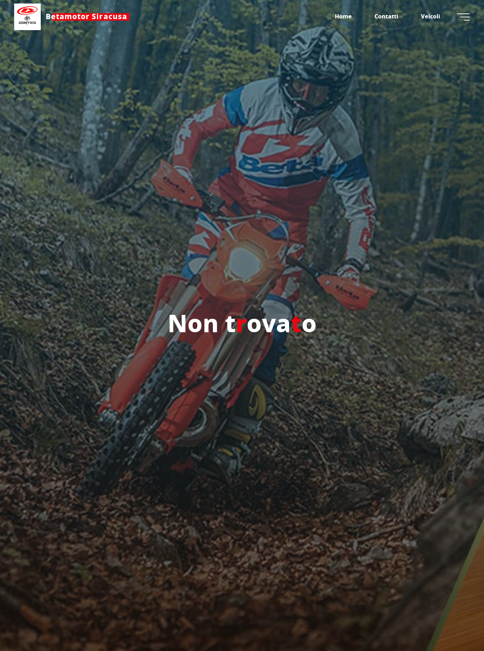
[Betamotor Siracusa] (27, 16)
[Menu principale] (463, 17)
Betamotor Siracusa (86, 17)
